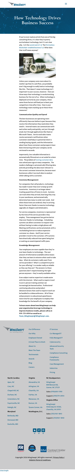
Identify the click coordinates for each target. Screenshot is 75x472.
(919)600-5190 (56, 392)
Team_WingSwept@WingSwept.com (34, 316)
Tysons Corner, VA (35, 407)
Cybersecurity (55, 342)
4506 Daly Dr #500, (53, 407)
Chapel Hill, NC (13, 391)
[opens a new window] (34, 430)
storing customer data (44, 160)
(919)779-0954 (58, 396)
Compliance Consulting (58, 353)
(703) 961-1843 (56, 414)
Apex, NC (11, 382)
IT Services (54, 329)
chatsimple (4, 471)
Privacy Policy (58, 457)
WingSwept (50, 382)
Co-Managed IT (55, 334)
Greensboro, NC (14, 399)
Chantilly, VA (34, 391)
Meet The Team (34, 350)
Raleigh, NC (12, 407)
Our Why (32, 334)
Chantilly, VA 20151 (53, 409)
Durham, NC (12, 395)
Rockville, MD (13, 424)
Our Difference (34, 329)
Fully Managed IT (56, 338)
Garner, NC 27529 (53, 387)
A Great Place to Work (37, 342)
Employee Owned (35, 338)
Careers (31, 367)
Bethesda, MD (13, 416)
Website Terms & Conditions (40, 460)
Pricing (52, 372)
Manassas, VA (34, 399)
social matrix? (34, 45)
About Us (32, 346)
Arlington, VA (34, 386)
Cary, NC (11, 386)
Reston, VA (33, 403)
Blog (30, 363)
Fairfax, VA (33, 395)
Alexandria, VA (34, 382)
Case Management (57, 364)
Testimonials (33, 355)
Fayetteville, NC (14, 403)
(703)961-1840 (58, 418)
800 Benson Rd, (52, 385)
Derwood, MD (13, 420)
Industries (54, 368)
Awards (31, 359)
